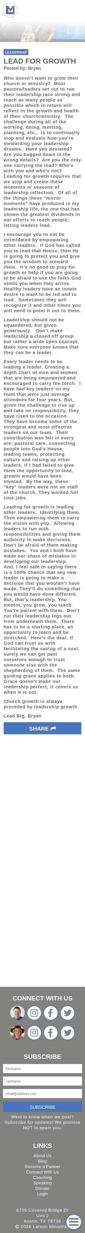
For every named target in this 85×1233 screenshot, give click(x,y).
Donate (42, 1188)
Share (40, 728)
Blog (42, 1161)
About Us (43, 1155)
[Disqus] (42, 802)
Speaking (42, 1183)
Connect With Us (42, 1172)
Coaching (42, 1177)
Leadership (16, 52)
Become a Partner (42, 1166)
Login (42, 1193)
